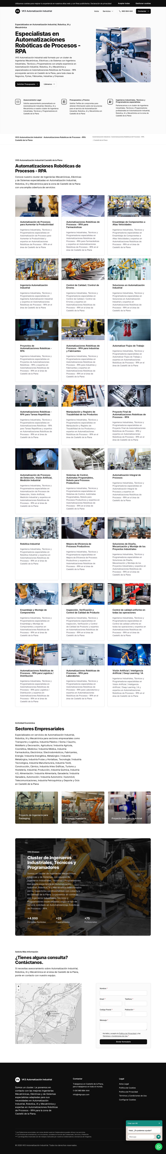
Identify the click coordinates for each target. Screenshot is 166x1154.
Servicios (107, 11)
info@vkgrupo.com (81, 1094)
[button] (48, 1013)
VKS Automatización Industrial (36, 11)
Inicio (96, 11)
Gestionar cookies (143, 3)
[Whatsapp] (158, 1146)
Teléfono (129, 999)
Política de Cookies (127, 1088)
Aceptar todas (124, 3)
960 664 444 (127, 11)
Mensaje (104, 1020)
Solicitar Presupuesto (26, 84)
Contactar (142, 11)
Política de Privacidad (127, 1033)
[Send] (158, 1137)
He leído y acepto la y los (121, 1034)
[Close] (159, 1123)
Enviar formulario (123, 1042)
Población (129, 1010)
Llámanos (48, 84)
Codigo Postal (106, 1010)
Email (102, 999)
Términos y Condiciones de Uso (115, 1036)
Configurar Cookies (127, 1100)
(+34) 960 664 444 (81, 1090)
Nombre (104, 988)
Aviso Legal (124, 1084)
